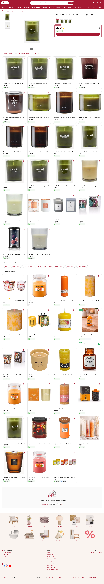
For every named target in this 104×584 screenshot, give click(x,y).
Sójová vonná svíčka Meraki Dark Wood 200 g (40, 151)
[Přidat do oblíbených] (49, 93)
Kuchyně (90, 526)
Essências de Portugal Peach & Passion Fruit (40, 335)
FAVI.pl (56, 577)
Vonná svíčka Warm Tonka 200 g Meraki (64, 117)
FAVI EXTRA (50, 565)
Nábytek (14, 526)
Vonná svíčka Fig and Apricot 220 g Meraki (14, 443)
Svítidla (60, 526)
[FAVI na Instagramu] (7, 566)
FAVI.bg (90, 577)
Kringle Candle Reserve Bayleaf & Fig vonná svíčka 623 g (18, 254)
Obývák (29, 540)
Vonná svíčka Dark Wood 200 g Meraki (13, 151)
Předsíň (75, 540)
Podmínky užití (51, 567)
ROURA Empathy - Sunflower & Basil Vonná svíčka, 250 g (43, 374)
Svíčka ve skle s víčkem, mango (37, 300)
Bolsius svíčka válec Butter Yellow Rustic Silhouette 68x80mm (20, 335)
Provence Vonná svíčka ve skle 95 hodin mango (16, 409)
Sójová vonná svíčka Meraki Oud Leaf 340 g (90, 117)
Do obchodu (79, 34)
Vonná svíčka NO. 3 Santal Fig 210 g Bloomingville (67, 220)
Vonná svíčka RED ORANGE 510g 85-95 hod (40, 477)
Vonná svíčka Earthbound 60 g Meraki (13, 83)
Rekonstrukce (74, 526)
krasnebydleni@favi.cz (11, 552)
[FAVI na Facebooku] (4, 566)
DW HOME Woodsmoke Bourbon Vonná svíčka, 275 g (17, 117)
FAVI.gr (94, 577)
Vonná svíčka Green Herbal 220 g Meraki (64, 186)
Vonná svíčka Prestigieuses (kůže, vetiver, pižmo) (16, 477)
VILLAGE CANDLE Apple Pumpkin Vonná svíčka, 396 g (42, 443)
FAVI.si (98, 577)
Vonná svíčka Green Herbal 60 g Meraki (39, 83)
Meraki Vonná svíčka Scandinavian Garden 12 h (91, 83)
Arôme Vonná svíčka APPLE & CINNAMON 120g (15, 300)
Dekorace (7, 11)
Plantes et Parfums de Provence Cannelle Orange (41, 409)
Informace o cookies (52, 569)
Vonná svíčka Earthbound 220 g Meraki (89, 151)
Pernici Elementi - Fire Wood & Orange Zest (15, 374)
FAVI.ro (60, 577)
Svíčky (23, 11)
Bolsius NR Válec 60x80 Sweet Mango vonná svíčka (67, 335)
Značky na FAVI (51, 556)
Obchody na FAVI (51, 554)
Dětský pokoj (59, 540)
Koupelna (14, 540)
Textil (44, 526)
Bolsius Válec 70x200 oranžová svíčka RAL (65, 300)
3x (10, 298)
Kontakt (6, 554)
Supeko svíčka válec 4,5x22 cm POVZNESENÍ (91, 443)
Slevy (90, 540)
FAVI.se (79, 577)
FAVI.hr (70, 577)
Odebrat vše (45, 504)
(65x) (67, 28)
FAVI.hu (65, 577)
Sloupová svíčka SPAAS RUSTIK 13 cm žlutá (65, 374)
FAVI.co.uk (84, 577)
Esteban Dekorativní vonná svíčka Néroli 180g (91, 409)
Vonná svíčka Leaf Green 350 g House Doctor (15, 220)
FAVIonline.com (8, 577)
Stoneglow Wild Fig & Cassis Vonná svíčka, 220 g (41, 220)
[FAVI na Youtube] (10, 566)
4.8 (65, 28)
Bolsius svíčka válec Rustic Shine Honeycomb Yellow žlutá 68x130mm (72, 409)
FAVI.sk (51, 577)
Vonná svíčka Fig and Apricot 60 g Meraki (64, 83)
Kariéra (5, 556)
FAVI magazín (50, 561)
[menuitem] (4, 7)
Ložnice (44, 540)
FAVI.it (74, 577)
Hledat (71, 2)
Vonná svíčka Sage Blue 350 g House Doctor (40, 254)
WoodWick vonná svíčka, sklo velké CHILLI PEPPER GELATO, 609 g (71, 443)
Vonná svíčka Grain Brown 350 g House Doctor (91, 186)
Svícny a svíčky (16, 11)
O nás (48, 552)
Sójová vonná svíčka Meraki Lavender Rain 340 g (41, 117)
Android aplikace (97, 552)
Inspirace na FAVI (51, 558)
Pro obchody (50, 563)
